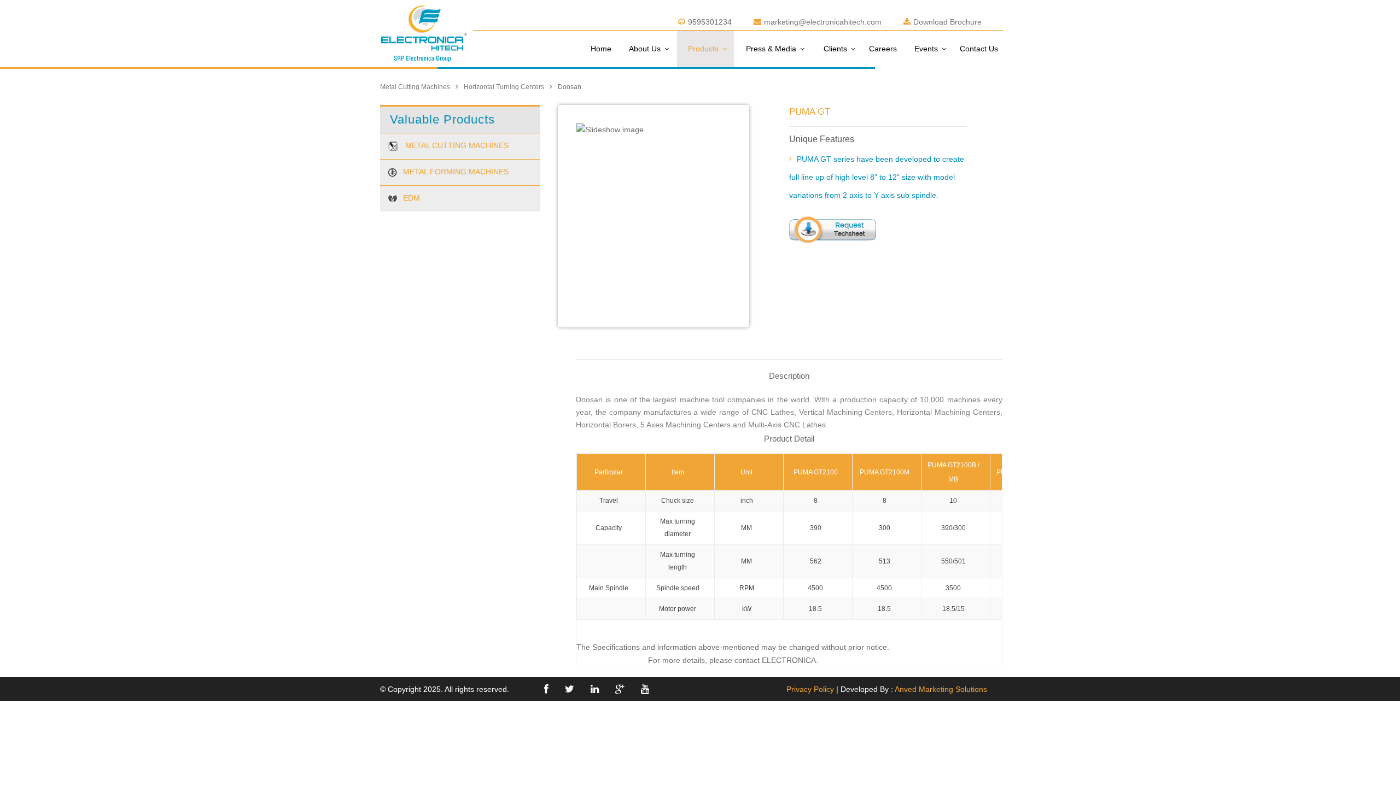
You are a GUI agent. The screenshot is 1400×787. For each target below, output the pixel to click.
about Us (645, 48)
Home (601, 48)
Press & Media (771, 48)
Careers (883, 48)
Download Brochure (947, 21)
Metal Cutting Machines (415, 87)
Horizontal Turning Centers (504, 87)
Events (926, 48)
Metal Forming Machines (456, 171)
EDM (411, 197)
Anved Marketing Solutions (941, 689)
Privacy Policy (810, 689)
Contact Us (979, 48)
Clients (835, 48)
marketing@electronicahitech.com (823, 21)
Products (703, 48)
